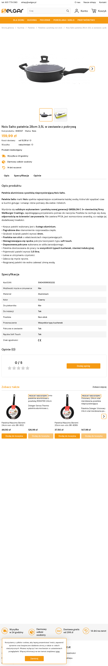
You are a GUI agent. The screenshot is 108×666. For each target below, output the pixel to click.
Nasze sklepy (90, 2)
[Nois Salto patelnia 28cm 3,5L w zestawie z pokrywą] (54, 68)
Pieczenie (45, 20)
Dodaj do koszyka (14, 436)
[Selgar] (12, 11)
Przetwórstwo (86, 20)
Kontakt (102, 2)
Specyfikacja (21, 175)
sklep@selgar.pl (28, 2)
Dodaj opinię (83, 366)
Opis (6, 175)
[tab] (7, 175)
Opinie (37, 175)
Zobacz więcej (99, 387)
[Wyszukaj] (68, 11)
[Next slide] (92, 68)
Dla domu (18, 20)
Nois (34, 131)
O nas (77, 2)
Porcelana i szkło (64, 20)
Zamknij (34, 658)
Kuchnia (32, 20)
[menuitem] (45, 114)
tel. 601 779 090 (9, 2)
